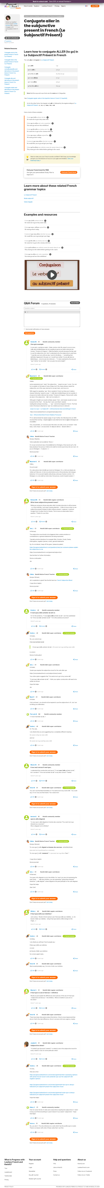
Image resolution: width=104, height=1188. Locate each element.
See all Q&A (75, 303)
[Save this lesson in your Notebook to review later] (12, 38)
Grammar (37, 16)
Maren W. (34, 765)
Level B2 (43, 16)
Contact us (56, 1175)
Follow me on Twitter (84, 1175)
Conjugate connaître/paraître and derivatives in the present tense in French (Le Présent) (11, 71)
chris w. (32, 1123)
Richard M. (34, 500)
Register (31, 1163)
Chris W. (32, 788)
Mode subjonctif (28, 198)
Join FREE (95, 6)
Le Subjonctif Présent (47, 60)
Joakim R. (34, 1043)
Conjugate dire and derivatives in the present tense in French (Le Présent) (11, 81)
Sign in (63, 6)
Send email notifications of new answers (37, 329)
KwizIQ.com (81, 1163)
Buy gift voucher (34, 1175)
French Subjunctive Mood (64, 580)
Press (55, 1171)
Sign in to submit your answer (44, 487)
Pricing (57, 6)
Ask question (29, 333)
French (27, 16)
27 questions (7, 41)
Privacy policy (8, 1186)
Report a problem (9, 42)
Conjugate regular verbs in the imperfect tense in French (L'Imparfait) (47, 98)
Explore (36, 6)
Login (30, 1167)
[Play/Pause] (48, 117)
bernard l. (34, 816)
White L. (33, 911)
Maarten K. (33, 376)
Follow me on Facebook (85, 1171)
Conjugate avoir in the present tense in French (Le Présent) (11, 54)
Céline (32, 436)
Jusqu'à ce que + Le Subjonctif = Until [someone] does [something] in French (53, 409)
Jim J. (31, 528)
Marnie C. (34, 990)
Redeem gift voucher (35, 1179)
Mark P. (32, 697)
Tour (5, 1168)
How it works (28, 6)
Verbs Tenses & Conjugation (54, 16)
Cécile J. (32, 633)
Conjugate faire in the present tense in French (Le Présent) (11, 61)
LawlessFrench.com (83, 1167)
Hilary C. (32, 1107)
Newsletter (32, 1171)
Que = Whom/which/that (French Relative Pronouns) (45, 415)
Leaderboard (8, 1172)
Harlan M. (34, 342)
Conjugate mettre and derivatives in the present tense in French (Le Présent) (11, 90)
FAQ (54, 1163)
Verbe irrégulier (28, 202)
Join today (49, 491)
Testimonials (8, 1176)
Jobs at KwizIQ (57, 1167)
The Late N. (33, 714)
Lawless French (47, 6)
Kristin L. (33, 610)
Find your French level (69, 172)
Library (31, 16)
